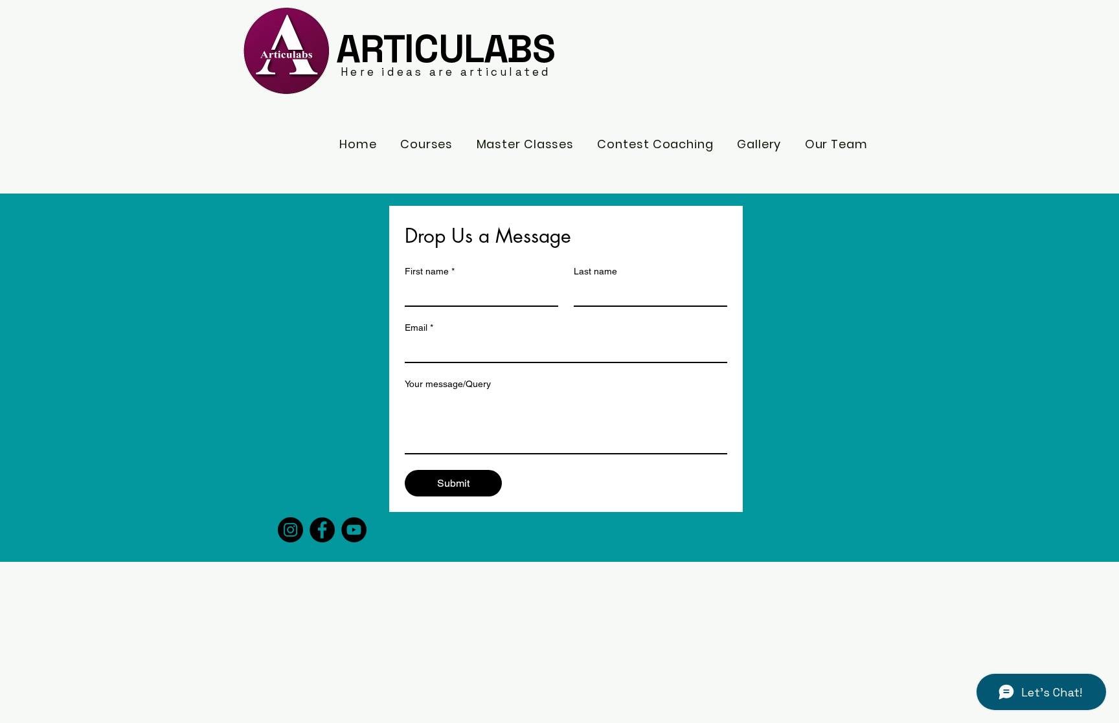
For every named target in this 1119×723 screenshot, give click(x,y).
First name (430, 271)
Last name (595, 271)
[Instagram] (290, 529)
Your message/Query (448, 384)
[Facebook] (322, 529)
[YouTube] (354, 529)
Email (419, 327)
